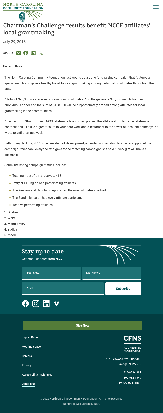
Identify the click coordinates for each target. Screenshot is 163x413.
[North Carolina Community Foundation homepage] (23, 12)
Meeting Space (31, 346)
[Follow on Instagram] (35, 303)
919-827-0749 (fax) (129, 383)
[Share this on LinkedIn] (34, 53)
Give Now (82, 325)
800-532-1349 (132, 377)
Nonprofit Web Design (76, 404)
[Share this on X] (41, 53)
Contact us (28, 384)
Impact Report (31, 337)
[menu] (155, 7)
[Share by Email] (19, 53)
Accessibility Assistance (37, 374)
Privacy (26, 365)
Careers (27, 356)
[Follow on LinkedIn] (46, 303)
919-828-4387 (132, 372)
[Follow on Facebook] (25, 303)
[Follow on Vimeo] (56, 303)
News (18, 66)
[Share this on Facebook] (26, 53)
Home (7, 66)
